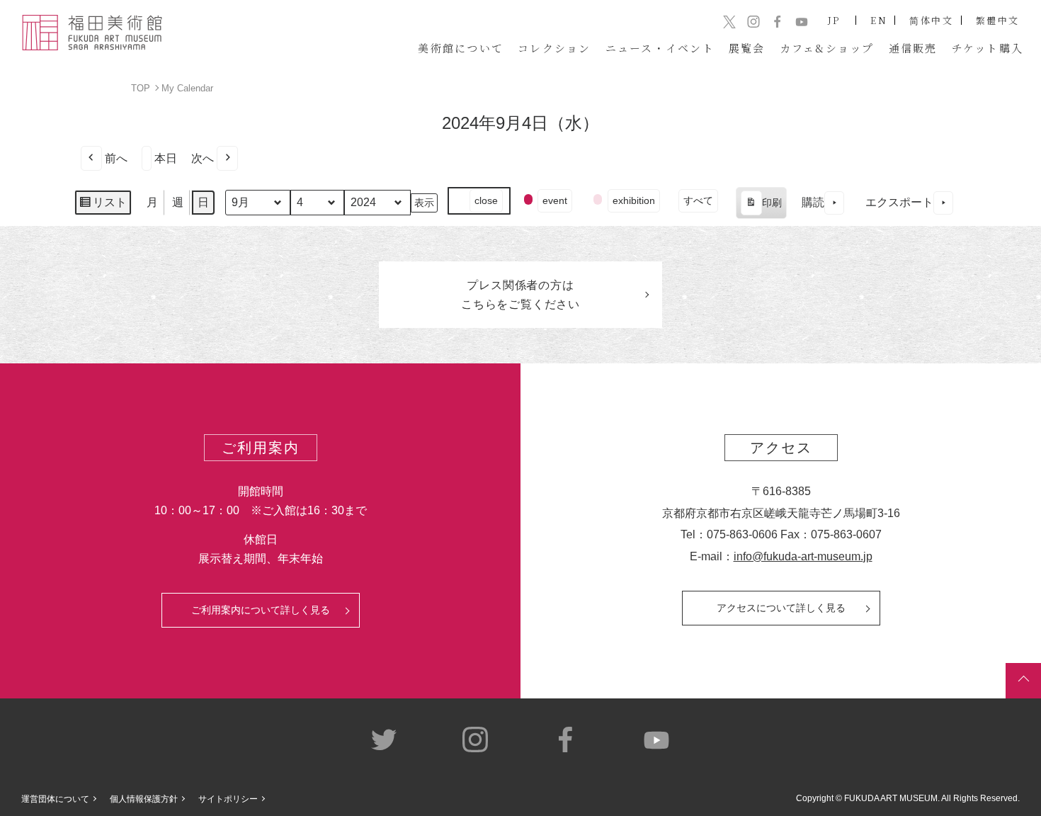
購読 (813, 202)
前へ (116, 158)
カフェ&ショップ (827, 47)
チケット (988, 47)
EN (878, 20)
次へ (202, 158)
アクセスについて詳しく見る (781, 607)
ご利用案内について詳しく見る (260, 610)
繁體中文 (998, 20)
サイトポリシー (228, 799)
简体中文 (931, 20)
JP (834, 20)
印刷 (761, 208)
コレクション (554, 47)
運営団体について (55, 799)
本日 (165, 158)
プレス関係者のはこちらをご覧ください (520, 294)
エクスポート (899, 202)
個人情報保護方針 (144, 799)
